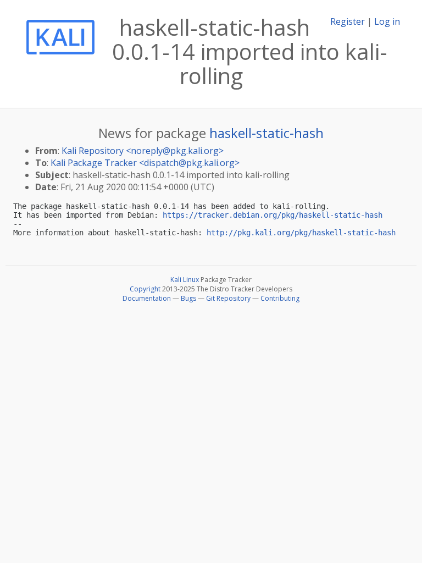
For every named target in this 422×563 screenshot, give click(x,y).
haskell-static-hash (266, 133)
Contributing (279, 298)
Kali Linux (184, 279)
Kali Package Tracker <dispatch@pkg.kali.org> (145, 163)
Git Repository (228, 298)
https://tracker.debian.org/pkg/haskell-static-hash (272, 215)
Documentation (147, 298)
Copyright (145, 289)
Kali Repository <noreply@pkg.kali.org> (143, 151)
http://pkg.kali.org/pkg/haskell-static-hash (301, 232)
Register (347, 21)
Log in (387, 21)
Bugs (188, 298)
